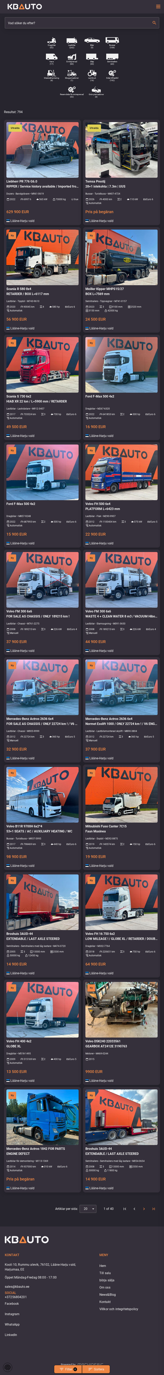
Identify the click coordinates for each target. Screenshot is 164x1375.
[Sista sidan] (153, 1209)
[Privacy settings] (7, 1367)
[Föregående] (134, 1209)
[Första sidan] (125, 1209)
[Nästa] (144, 1209)
